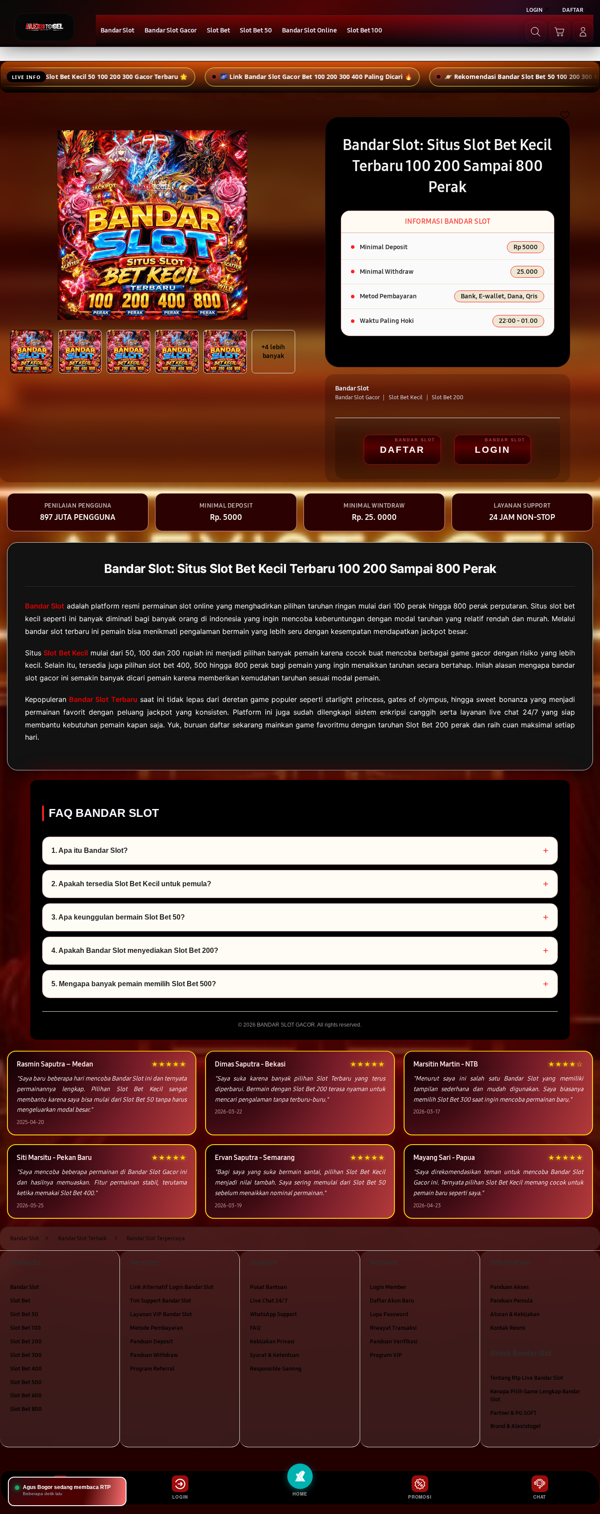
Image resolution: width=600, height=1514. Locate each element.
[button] (559, 31)
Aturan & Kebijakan (514, 1314)
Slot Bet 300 (26, 1354)
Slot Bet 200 (26, 1341)
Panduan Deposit (151, 1341)
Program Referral (152, 1368)
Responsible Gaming (275, 1368)
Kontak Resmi (507, 1327)
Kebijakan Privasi (272, 1341)
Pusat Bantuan (268, 1287)
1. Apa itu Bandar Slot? (299, 850)
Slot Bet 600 (26, 1395)
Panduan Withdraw (154, 1354)
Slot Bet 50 (24, 1314)
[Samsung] (44, 27)
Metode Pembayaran (156, 1327)
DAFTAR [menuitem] (572, 10)
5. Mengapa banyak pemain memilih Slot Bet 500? (299, 983)
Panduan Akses (509, 1287)
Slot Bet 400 (26, 1368)
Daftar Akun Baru (392, 1300)
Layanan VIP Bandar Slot (161, 1314)
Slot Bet (20, 1300)
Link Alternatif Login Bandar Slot (171, 1287)
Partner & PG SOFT (513, 1412)
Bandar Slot (24, 1287)
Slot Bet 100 (25, 1327)
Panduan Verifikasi (394, 1341)
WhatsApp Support (273, 1314)
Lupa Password (389, 1314)
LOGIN (492, 449)
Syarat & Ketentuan (274, 1354)
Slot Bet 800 (26, 1409)
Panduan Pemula (511, 1300)
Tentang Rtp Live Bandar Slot (526, 1378)
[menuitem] (118, 31)
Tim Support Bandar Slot (160, 1300)
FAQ (255, 1327)
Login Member (388, 1287)
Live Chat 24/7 (268, 1300)
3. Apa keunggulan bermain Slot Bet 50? (299, 917)
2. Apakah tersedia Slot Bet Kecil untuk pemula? (299, 883)
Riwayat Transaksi (393, 1327)
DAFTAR (402, 449)
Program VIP (386, 1354)
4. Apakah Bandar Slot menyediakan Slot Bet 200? (299, 950)
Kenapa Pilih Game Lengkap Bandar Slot (535, 1395)
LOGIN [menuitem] (534, 10)
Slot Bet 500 (26, 1381)
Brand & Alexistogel (515, 1426)
